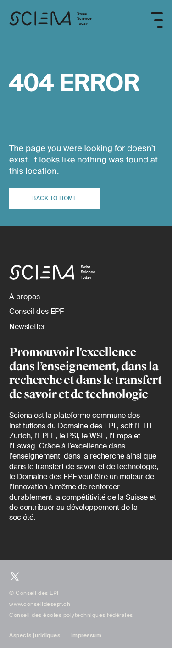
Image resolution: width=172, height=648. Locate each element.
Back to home (54, 198)
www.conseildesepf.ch (39, 604)
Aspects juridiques (34, 635)
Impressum (86, 635)
